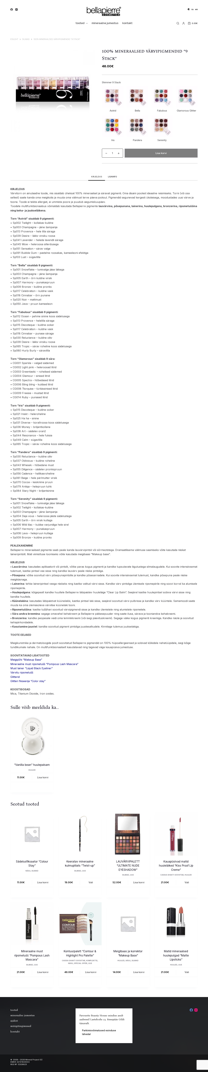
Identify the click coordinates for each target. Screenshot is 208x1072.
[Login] (183, 23)
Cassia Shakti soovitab (172, 875)
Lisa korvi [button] (42, 777)
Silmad (35, 871)
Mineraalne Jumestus (105, 23)
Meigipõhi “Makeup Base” (26, 659)
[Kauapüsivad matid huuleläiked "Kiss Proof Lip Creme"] (176, 834)
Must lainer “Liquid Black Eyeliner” (31, 668)
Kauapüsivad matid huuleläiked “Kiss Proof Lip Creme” (176, 865)
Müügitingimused (20, 1026)
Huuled (32, 770)
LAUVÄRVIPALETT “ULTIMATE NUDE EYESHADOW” (128, 865)
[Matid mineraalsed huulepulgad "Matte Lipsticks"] (176, 923)
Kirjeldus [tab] (96, 176)
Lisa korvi (161, 153)
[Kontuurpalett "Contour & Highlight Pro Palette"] (80, 923)
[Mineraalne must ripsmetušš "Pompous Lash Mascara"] (32, 923)
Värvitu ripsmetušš (21, 672)
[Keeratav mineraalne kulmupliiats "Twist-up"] (80, 834)
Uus (84, 871)
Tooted (80, 23)
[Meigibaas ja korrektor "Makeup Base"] (128, 923)
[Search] (178, 23)
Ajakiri (14, 1020)
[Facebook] (11, 9)
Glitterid (15, 676)
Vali (91, 882)
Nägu (28, 871)
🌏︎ (189, 9)
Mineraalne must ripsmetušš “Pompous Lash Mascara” (44, 664)
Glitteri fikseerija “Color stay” (28, 681)
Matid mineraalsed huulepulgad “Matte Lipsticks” (176, 955)
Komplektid (92, 960)
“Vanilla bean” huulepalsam (32, 764)
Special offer (80, 963)
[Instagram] (16, 9)
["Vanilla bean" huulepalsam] (32, 737)
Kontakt (127, 23)
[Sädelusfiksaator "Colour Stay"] (32, 834)
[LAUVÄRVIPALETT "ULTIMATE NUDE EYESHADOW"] (128, 834)
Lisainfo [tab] (112, 176)
